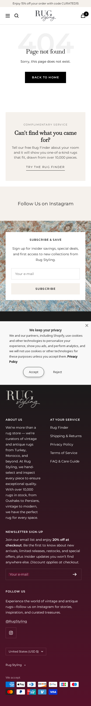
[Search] (16, 16)
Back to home (45, 77)
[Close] (86, 325)
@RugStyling (16, 621)
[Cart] (83, 15)
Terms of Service (63, 453)
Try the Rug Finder (45, 167)
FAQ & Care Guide (64, 461)
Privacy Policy (61, 444)
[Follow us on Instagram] (11, 632)
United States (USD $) (24, 651)
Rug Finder (59, 427)
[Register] (75, 574)
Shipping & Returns (66, 436)
